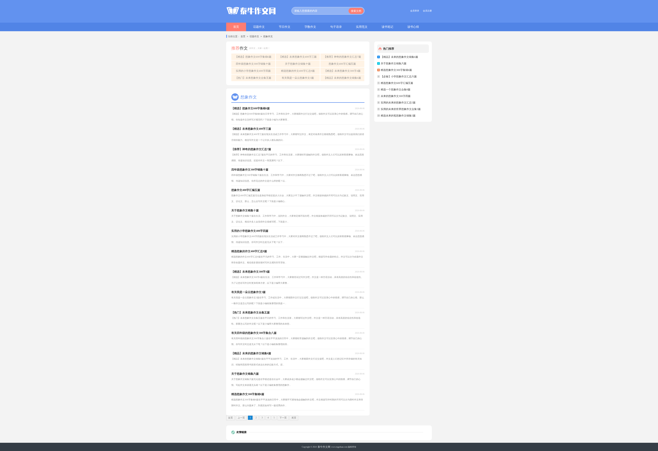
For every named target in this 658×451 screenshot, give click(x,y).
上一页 (241, 418)
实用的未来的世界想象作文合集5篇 (401, 109)
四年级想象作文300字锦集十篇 (253, 63)
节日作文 (284, 26)
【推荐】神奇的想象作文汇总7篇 (342, 56)
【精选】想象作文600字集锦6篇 (253, 56)
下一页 (283, 418)
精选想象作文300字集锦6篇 (396, 70)
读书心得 (413, 26)
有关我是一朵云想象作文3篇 (298, 78)
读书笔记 (387, 26)
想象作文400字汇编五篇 (342, 63)
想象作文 (268, 36)
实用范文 (362, 26)
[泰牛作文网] (251, 11)
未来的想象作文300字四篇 (396, 96)
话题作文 (259, 26)
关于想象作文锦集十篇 (298, 63)
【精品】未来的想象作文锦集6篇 (342, 78)
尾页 (293, 418)
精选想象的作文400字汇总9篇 (298, 70)
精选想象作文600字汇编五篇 (397, 83)
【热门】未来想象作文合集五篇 (253, 78)
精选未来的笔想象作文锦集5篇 (398, 115)
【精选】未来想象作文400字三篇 (298, 56)
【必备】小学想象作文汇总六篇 (399, 76)
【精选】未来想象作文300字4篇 (342, 70)
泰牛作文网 (324, 447)
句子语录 (336, 26)
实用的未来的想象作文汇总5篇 (398, 102)
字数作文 (310, 26)
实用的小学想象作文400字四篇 (253, 70)
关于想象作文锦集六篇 (393, 63)
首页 (236, 26)
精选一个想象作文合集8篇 (395, 89)
